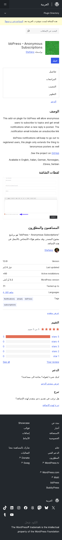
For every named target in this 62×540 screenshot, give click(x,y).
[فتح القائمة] (4, 4)
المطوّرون (54, 457)
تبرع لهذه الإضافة (51, 405)
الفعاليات (25, 452)
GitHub (55, 153)
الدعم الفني (53, 452)
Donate (24, 457)
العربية (49, 500)
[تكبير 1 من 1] (55, 181)
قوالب (27, 428)
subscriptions (10, 305)
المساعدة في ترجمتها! (14, 21)
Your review (53, 362)
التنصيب (52, 86)
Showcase (24, 423)
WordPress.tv (50, 462)
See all (6, 362)
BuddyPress (52, 487)
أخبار (57, 428)
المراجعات (51, 79)
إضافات (26, 433)
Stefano (30, 52)
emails (20, 299)
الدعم (53, 101)
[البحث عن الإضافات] (28, 31)
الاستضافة (54, 433)
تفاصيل (52, 71)
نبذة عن (55, 423)
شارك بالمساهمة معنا (19, 447)
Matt (55, 477)
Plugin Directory (51, 13)
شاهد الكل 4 (8, 292)
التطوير (52, 94)
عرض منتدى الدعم (50, 383)
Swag (25, 462)
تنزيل (55, 60)
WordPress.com (49, 472)
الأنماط (26, 438)
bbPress (28, 299)
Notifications (9, 299)
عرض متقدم (53, 313)
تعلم (57, 447)
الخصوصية (54, 438)
